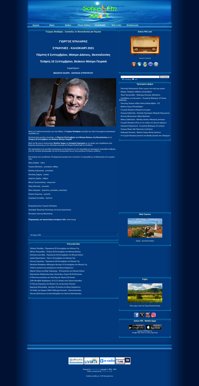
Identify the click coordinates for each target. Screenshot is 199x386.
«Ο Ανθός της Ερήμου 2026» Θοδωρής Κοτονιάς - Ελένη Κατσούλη (55, 290)
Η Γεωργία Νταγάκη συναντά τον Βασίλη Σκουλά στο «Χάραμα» (145, 136)
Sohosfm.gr (95, 369)
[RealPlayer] (150, 66)
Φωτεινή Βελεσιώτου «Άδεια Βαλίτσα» (135, 116)
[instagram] (153, 317)
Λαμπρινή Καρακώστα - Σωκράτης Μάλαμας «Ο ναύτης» (143, 126)
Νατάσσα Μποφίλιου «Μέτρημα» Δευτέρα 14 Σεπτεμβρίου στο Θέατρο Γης (58, 264)
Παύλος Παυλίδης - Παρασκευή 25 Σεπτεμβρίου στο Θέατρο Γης (54, 248)
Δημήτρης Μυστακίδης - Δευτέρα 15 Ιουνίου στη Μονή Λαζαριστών (55, 287)
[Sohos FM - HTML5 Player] (133, 66)
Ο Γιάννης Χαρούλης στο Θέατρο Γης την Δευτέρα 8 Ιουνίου (52, 284)
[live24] (91, 364)
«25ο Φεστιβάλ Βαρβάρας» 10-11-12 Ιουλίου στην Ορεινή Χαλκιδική (56, 281)
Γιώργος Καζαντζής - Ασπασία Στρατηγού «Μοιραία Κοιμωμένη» (145, 113)
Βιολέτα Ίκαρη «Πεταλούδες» (132, 107)
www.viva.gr (71, 219)
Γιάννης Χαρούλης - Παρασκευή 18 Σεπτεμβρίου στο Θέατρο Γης (55, 261)
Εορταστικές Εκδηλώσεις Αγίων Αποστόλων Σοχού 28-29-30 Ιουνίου (56, 274)
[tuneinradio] (123, 364)
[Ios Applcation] (154, 329)
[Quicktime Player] (156, 66)
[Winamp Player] (145, 66)
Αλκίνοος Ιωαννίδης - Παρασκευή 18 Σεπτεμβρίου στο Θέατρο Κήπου (56, 255)
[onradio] (76, 364)
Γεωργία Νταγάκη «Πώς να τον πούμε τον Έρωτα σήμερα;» (144, 123)
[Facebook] (136, 317)
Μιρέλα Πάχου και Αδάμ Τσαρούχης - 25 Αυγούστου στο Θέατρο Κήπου (57, 271)
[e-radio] (107, 364)
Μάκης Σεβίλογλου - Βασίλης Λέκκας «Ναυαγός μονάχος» (143, 119)
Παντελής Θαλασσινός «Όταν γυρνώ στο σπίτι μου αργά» (143, 88)
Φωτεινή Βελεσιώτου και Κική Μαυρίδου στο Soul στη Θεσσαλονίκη (55, 293)
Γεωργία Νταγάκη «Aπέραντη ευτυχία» (136, 110)
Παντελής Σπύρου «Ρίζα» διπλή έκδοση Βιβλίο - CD (140, 103)
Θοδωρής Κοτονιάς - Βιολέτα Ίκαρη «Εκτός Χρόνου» (141, 132)
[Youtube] (148, 317)
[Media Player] (139, 66)
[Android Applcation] (136, 329)
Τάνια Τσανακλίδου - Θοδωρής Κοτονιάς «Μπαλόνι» (140, 95)
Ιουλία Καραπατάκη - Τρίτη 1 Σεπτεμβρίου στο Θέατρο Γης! (52, 258)
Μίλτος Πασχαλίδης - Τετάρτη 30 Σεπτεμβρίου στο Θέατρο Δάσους (55, 252)
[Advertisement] (145, 176)
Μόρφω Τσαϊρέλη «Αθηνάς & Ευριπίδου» (136, 92)
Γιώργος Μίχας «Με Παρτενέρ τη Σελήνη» (137, 129)
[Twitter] (142, 317)
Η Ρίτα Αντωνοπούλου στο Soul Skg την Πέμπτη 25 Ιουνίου (52, 277)
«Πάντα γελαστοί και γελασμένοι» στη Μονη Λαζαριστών (51, 268)
